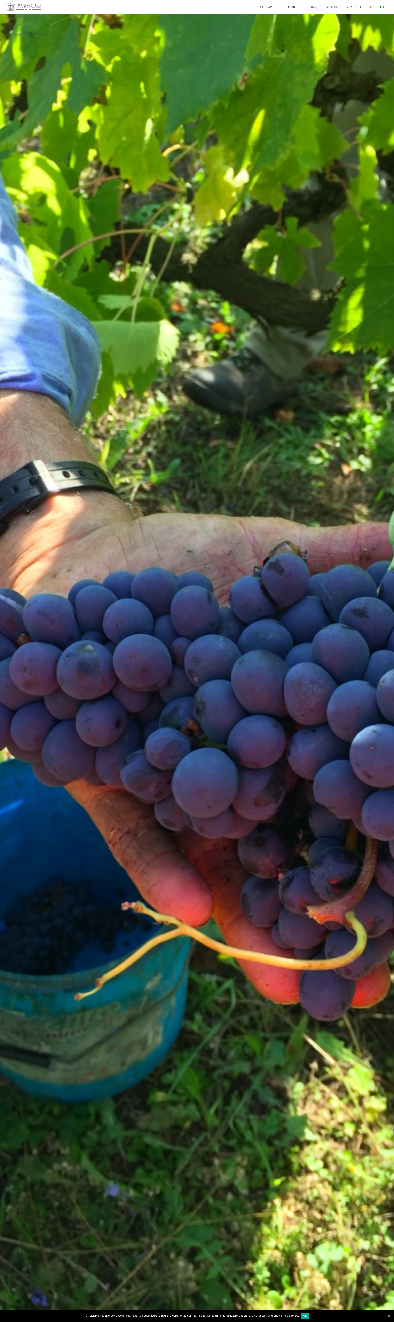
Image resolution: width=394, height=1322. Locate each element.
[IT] (382, 7)
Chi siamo (267, 7)
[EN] (370, 7)
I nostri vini (292, 7)
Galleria (332, 7)
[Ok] (389, 1316)
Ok (305, 1315)
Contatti (354, 7)
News (313, 7)
